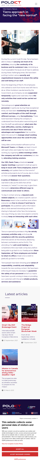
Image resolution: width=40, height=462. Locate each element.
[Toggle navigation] (36, 4)
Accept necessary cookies (20, 454)
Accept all (20, 449)
